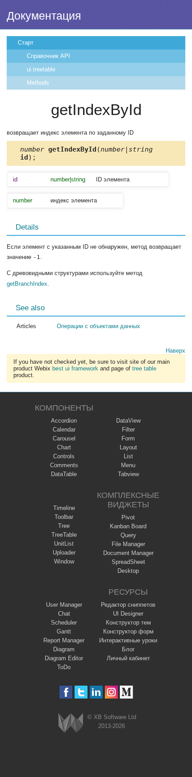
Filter (128, 429)
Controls (64, 456)
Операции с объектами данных (98, 326)
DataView (128, 420)
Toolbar (63, 517)
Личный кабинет (128, 658)
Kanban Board (128, 526)
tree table (144, 368)
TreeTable (64, 534)
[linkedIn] (96, 692)
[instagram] (111, 692)
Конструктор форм (128, 631)
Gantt (64, 631)
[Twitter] (81, 692)
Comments (64, 465)
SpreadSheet (128, 562)
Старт (25, 42)
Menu (128, 465)
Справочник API (48, 56)
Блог (128, 649)
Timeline (64, 508)
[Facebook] (66, 692)
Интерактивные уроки (128, 640)
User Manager (64, 604)
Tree (64, 525)
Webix (70, 723)
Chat (64, 613)
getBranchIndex (27, 283)
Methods (38, 82)
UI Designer (128, 613)
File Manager (128, 544)
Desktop (128, 570)
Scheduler (64, 622)
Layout (128, 447)
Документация (44, 15)
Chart (64, 447)
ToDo (64, 667)
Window (64, 561)
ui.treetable (41, 69)
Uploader (64, 552)
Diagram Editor (64, 658)
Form (128, 438)
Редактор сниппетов (128, 604)
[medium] (127, 692)
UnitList (64, 543)
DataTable (64, 474)
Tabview (128, 474)
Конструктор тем (128, 622)
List (128, 456)
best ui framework (75, 368)
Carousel (64, 438)
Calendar (64, 429)
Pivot (128, 517)
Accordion (64, 420)
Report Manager (63, 640)
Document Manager (128, 553)
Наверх (175, 350)
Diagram (64, 649)
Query (128, 535)
